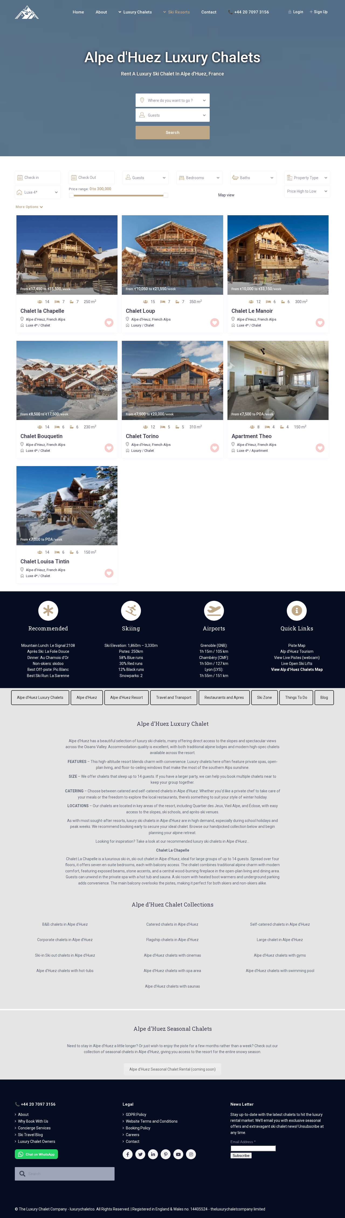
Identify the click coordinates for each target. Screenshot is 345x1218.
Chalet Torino (142, 436)
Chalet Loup (140, 311)
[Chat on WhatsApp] (36, 1153)
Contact (208, 12)
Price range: (79, 189)
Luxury (136, 325)
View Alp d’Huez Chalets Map (297, 669)
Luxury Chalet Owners (36, 1141)
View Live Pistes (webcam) (297, 657)
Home (78, 12)
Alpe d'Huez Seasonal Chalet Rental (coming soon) (172, 1069)
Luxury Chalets (137, 12)
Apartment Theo (252, 436)
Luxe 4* (31, 325)
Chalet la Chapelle (42, 311)
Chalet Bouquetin (41, 436)
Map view (226, 195)
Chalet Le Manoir (252, 311)
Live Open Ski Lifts (296, 663)
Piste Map (296, 645)
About (101, 12)
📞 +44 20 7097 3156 (248, 12)
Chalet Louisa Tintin (44, 561)
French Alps (56, 319)
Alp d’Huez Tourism (296, 651)
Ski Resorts (179, 12)
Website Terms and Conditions (152, 1121)
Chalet (45, 325)
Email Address (243, 1142)
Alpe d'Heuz (35, 319)
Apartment (259, 451)
